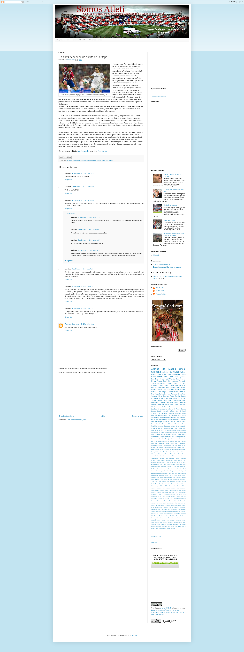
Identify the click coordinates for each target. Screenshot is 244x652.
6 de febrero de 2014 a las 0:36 (82, 287)
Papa (163, 496)
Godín (165, 381)
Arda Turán (175, 390)
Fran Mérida (160, 417)
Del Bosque (159, 471)
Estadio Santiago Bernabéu (159, 473)
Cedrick (153, 469)
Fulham (183, 473)
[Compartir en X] (65, 157)
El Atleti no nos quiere (171, 205)
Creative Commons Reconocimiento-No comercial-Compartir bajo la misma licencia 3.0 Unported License (167, 612)
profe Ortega (162, 528)
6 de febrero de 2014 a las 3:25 (82, 308)
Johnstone (176, 479)
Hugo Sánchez (155, 432)
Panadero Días (181, 494)
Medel (153, 449)
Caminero (154, 443)
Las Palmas (159, 447)
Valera (173, 518)
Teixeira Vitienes (168, 513)
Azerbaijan (173, 462)
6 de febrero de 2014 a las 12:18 (83, 324)
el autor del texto (166, 608)
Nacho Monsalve (162, 492)
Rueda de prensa (179, 398)
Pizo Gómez (169, 503)
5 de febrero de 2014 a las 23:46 (83, 200)
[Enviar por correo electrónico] (60, 157)
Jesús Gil (166, 479)
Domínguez (155, 402)
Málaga (172, 411)
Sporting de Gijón (180, 436)
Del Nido (166, 471)
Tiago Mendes (160, 388)
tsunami (173, 528)
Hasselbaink (167, 445)
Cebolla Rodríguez (180, 404)
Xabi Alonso (182, 454)
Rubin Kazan (155, 436)
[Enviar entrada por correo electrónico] (76, 60)
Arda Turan (168, 377)
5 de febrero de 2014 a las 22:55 (83, 173)
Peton (166, 501)
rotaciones (168, 456)
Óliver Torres (156, 381)
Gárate (183, 475)
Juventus (178, 481)
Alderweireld (171, 409)
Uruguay (163, 518)
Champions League (164, 383)
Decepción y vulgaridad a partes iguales (167, 267)
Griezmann (171, 374)
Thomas (153, 413)
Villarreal (160, 413)
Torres (167, 516)
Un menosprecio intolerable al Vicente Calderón (174, 235)
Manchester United (180, 486)
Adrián (159, 377)
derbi (152, 456)
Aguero (164, 409)
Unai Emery (155, 439)
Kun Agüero (173, 381)
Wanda (172, 520)
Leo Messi (167, 417)
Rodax (172, 505)
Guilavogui (154, 445)
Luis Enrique (177, 447)
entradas (183, 524)
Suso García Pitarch (179, 451)
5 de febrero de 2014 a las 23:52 (89, 217)
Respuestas (71, 213)
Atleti (178, 374)
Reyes (180, 394)
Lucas (163, 434)
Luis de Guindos (181, 484)
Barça (160, 441)
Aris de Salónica (161, 462)
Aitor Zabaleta (169, 458)
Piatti (160, 503)
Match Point (175, 488)
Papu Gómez (170, 496)
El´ (179, 471)
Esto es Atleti (173, 473)
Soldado (183, 511)
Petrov (171, 501)
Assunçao (166, 421)
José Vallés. (102, 151)
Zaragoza (167, 426)
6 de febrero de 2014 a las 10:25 (89, 250)
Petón (175, 501)
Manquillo (166, 411)
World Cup (158, 522)
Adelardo (154, 428)
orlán (157, 528)
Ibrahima (175, 477)
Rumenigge (158, 507)
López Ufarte (160, 486)
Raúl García (170, 379)
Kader (184, 481)
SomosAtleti (160, 287)
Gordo (175, 475)
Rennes (167, 505)
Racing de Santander (157, 505)
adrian (173, 426)
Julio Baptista (171, 481)
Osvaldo (173, 494)
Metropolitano (155, 490)
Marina (168, 488)
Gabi (176, 377)
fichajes (167, 439)
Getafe (163, 402)
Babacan (179, 462)
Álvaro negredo (181, 426)
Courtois (166, 396)
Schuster (155, 511)
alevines (170, 522)
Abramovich (154, 458)
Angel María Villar (180, 460)
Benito (178, 464)
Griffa (179, 475)
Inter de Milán (176, 445)
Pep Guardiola (161, 451)
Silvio (165, 419)
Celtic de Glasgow (166, 430)
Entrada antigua (137, 416)
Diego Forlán (159, 394)
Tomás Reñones (159, 516)
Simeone (177, 385)
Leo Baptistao (181, 432)
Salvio (176, 402)
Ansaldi (165, 428)
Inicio (103, 416)
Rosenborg (177, 505)
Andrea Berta (155, 460)
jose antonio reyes (171, 400)
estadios (158, 526)
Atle (168, 462)
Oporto (183, 449)
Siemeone (177, 511)
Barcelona (182, 400)
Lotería (166, 484)
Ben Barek (163, 464)
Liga (152, 434)
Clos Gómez (172, 469)
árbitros (174, 456)
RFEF (184, 503)
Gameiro (161, 475)
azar (184, 522)
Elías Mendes (169, 413)
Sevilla (177, 396)
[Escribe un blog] (63, 157)
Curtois (180, 392)
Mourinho (154, 426)
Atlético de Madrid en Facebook (159, 96)
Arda (168, 390)
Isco (162, 479)
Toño (177, 516)
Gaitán (183, 430)
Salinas (166, 507)
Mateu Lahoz (176, 434)
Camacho (169, 466)
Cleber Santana (162, 469)
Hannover (154, 477)
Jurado (159, 411)
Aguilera (161, 458)
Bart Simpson (155, 464)
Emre (153, 424)
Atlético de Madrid (78, 160)
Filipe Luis (162, 390)
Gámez (160, 445)
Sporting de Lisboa (157, 513)
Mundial (153, 492)
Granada (170, 402)
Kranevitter (173, 432)
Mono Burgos (176, 490)
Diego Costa (97, 160)
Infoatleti (156, 255)
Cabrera (163, 466)
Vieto (158, 520)
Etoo (179, 473)
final (169, 526)
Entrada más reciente (66, 416)
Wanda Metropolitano (171, 454)
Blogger (134, 635)
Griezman (183, 443)
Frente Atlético (176, 430)
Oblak (175, 392)
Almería (160, 415)
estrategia (164, 526)
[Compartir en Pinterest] (70, 157)
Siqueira (171, 436)
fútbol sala (174, 526)
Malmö (171, 486)
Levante (173, 417)
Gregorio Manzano (170, 394)
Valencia (154, 396)
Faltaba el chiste (169, 220)
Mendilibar (183, 488)
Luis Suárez (172, 484)
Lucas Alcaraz (168, 447)
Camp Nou (176, 466)
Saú (169, 509)
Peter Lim (160, 501)
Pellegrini (154, 451)
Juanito (164, 481)
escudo (153, 526)
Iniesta (158, 479)
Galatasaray (154, 475)
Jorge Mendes (165, 432)
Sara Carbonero (162, 509)
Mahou (167, 486)
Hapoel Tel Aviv (162, 477)
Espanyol (154, 398)
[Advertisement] (101, 394)
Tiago (172, 385)
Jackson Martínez (168, 407)
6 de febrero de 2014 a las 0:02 (89, 230)
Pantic (184, 434)
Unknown (68, 324)
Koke (164, 374)
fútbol (162, 456)
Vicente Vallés (160, 294)
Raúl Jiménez (159, 419)
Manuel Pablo (161, 488)
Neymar (178, 449)
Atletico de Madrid (171, 372)
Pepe (103, 160)
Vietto (160, 396)
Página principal (62, 40)
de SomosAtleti (83, 151)
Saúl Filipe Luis (175, 509)
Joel (171, 479)
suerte (168, 528)
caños (158, 524)
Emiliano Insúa (181, 421)
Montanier (173, 449)
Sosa (171, 451)
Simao (167, 405)
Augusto (183, 402)
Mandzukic (155, 385)
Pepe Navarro (178, 498)
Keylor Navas (155, 484)
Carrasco (183, 466)
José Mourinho (181, 407)
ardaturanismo (178, 522)
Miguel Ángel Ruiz (166, 490)
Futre (176, 443)
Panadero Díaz (156, 496)
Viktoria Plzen (165, 520)
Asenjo (178, 409)
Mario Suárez (164, 385)
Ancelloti (183, 458)
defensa (164, 524)
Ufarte (158, 518)
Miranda (154, 390)
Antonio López (173, 428)
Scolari (161, 511)
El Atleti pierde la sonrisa (161, 264)
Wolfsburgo (177, 520)
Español (183, 471)
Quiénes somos (95, 40)
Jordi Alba (183, 479)
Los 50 (161, 484)
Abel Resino (182, 456)
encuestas (176, 524)
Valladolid (162, 439)
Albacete (173, 439)
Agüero (160, 428)
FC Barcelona (156, 407)
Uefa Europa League (173, 388)
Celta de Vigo (155, 430)
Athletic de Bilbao (169, 415)
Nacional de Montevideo (177, 492)
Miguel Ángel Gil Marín (165, 392)
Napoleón (154, 494)
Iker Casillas (182, 477)
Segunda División (168, 511)
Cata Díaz (182, 428)
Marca (184, 447)
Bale (184, 462)
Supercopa (171, 419)
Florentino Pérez (180, 424)
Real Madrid (109, 160)
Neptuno (160, 426)
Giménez (162, 398)
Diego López (174, 471)
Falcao (183, 372)
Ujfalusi (177, 419)
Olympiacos (166, 494)
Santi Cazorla (174, 507)
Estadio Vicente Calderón (164, 424)
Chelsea (172, 421)
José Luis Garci (156, 481)
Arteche (178, 439)
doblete (169, 524)
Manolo (153, 488)
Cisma (167, 443)
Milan (167, 449)
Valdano (168, 518)
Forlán (183, 388)
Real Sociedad (181, 411)
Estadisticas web (156, 536)
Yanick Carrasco (157, 400)
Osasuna (178, 413)
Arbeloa (69, 160)
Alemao (177, 458)
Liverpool (157, 434)
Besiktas (183, 441)
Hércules (169, 477)
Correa (183, 396)
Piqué (164, 503)
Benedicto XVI (171, 464)
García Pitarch (168, 475)
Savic (167, 451)
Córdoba (179, 469)
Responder (68, 180)
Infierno (153, 479)
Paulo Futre (161, 498)
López (153, 486)
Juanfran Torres (156, 409)
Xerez (165, 522)
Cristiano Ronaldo (157, 405)
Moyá (153, 419)
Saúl (184, 394)
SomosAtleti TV (79, 40)
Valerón (178, 518)
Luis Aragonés (181, 417)
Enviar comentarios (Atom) (77, 420)
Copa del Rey (88, 160)
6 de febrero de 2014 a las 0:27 (89, 240)
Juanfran (169, 398)
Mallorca (168, 434)
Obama (160, 494)
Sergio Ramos (164, 436)
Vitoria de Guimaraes (157, 454)
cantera (153, 524)
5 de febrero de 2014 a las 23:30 (83, 187)
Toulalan (172, 516)
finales (157, 456)
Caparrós (161, 443)
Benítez (177, 441)
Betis (171, 404)
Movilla (184, 490)
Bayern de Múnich (168, 441)
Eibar (172, 443)
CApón (158, 466)
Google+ (154, 543)
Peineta (167, 498)
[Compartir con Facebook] (68, 157)
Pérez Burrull (178, 503)
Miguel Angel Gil (160, 449)
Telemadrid (177, 513)
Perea (172, 396)
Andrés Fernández (167, 460)
